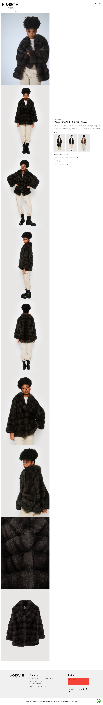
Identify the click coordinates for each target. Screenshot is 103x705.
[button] (100, 4)
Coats (55, 119)
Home (3, 11)
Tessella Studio (72, 701)
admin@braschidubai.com (39, 686)
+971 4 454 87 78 (36, 684)
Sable (7, 11)
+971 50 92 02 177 (36, 681)
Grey (59, 132)
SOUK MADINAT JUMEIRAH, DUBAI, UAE (42, 679)
